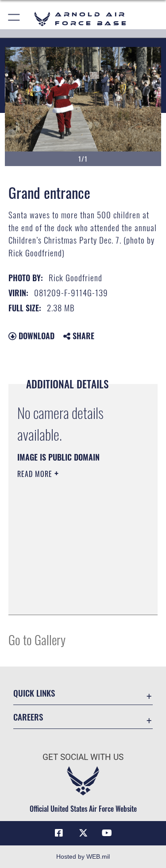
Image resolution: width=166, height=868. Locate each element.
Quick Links (34, 692)
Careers (28, 716)
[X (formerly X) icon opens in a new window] (83, 833)
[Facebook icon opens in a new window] (59, 833)
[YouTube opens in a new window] (107, 833)
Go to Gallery (37, 639)
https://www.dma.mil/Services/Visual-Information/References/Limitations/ (71, 586)
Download (35, 335)
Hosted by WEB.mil (83, 856)
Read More (35, 474)
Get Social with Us (83, 757)
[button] (14, 19)
